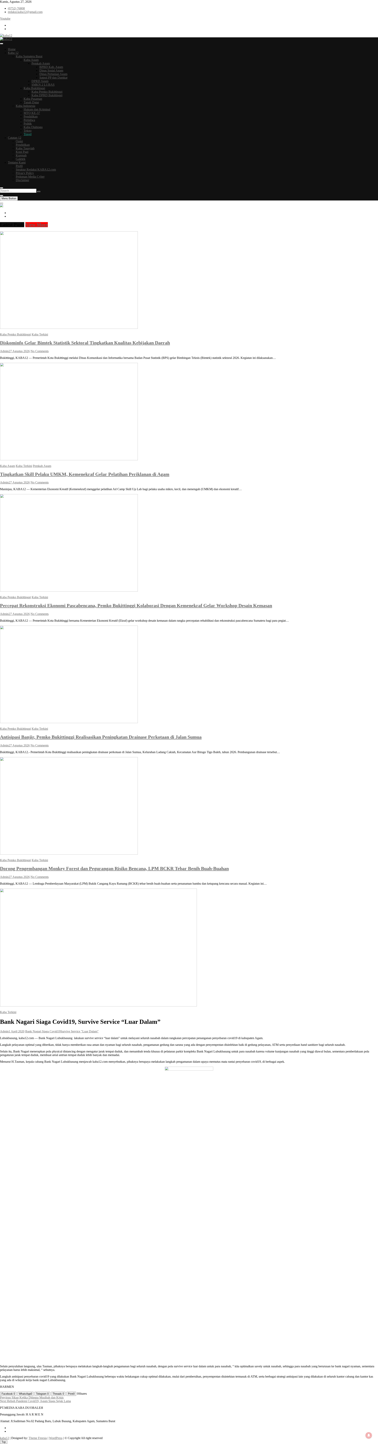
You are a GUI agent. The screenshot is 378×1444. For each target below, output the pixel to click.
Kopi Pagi (22, 151)
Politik (28, 123)
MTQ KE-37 (32, 113)
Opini (19, 141)
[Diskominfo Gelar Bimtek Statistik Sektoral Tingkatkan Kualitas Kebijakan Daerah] (69, 327)
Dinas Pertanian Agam (53, 74)
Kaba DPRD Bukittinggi (47, 95)
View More (36, 224)
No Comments (40, 351)
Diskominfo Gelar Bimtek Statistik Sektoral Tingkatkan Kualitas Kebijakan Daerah (85, 342)
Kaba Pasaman (33, 98)
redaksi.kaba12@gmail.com (25, 12)
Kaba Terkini (40, 334)
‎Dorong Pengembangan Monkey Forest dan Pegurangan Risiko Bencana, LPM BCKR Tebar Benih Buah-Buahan (114, 868)
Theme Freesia (38, 1438)
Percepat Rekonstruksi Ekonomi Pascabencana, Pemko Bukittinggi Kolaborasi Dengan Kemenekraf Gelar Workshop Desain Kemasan (136, 605)
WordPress (55, 1438)
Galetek (20, 159)
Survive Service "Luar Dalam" (79, 1031)
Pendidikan (31, 116)
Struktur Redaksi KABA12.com (36, 169)
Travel (28, 134)
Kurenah (21, 155)
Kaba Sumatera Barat (29, 56)
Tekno (28, 130)
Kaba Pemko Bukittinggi (47, 91)
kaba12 (4, 1438)
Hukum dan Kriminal (37, 109)
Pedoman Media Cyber (30, 176)
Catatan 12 (14, 137)
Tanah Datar (31, 102)
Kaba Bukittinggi (34, 88)
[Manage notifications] (369, 1435)
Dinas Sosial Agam (51, 70)
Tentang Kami (17, 162)
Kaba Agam (31, 60)
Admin (4, 351)
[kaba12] (1, 206)
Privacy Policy (25, 173)
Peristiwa (29, 120)
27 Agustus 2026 (19, 351)
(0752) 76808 (16, 8)
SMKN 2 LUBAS (43, 84)
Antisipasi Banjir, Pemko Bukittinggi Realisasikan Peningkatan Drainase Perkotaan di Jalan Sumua (101, 737)
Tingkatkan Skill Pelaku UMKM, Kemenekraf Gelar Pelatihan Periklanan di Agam (84, 474)
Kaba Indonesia (25, 106)
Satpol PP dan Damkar (53, 77)
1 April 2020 (16, 1031)
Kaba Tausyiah (25, 148)
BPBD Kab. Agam (51, 67)
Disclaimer (22, 180)
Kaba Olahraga (33, 127)
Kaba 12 (13, 52)
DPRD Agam (40, 81)
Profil (19, 166)
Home (12, 49)
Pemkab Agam (41, 63)
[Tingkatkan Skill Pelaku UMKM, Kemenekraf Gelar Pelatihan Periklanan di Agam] (69, 459)
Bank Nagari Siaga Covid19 (42, 1031)
